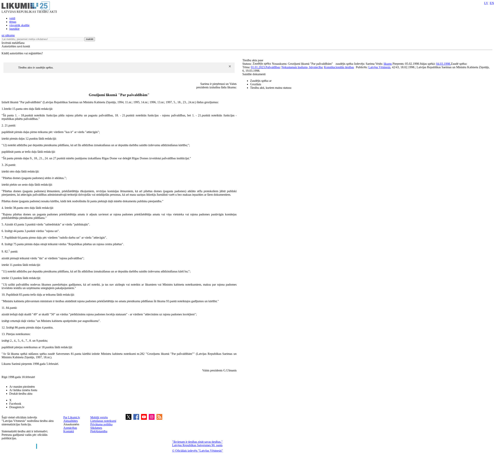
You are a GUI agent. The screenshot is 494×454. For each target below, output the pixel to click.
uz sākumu (8, 35)
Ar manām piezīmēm (22, 386)
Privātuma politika (101, 424)
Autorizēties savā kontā (16, 46)
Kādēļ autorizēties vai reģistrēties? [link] (22, 53)
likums (388, 63)
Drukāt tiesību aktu (20, 393)
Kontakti (68, 431)
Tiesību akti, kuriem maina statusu (270, 87)
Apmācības (70, 427)
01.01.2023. (258, 67)
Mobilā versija (99, 417)
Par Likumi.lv (71, 417)
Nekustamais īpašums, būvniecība (301, 67)
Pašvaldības (273, 67)
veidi (12, 18)
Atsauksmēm (71, 424)
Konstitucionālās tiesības (339, 67)
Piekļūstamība (98, 431)
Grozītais (255, 84)
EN (492, 3)
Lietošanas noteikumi (103, 420)
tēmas (12, 21)
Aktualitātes (70, 420)
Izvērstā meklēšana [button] (13, 42)
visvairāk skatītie (19, 25)
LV (486, 3)
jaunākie (14, 28)
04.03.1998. (443, 63)
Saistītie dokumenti (254, 74)
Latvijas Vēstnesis (379, 67)
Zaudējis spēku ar (261, 80)
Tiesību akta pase (253, 60)
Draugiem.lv (17, 407)
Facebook (15, 403)
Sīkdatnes (96, 427)
